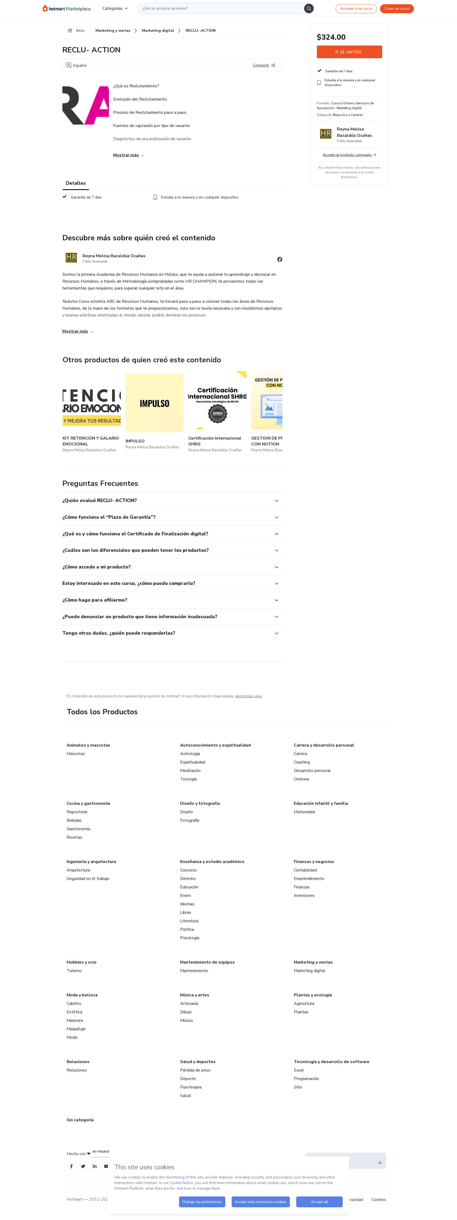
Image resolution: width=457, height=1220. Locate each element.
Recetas (74, 837)
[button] (166, 501)
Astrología (190, 754)
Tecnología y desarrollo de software (331, 1062)
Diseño (186, 812)
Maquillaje (76, 1029)
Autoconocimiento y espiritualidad (215, 745)
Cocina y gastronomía (88, 803)
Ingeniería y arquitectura (91, 862)
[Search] (309, 8)
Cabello (74, 1003)
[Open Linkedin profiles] (95, 1166)
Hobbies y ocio (82, 962)
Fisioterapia (191, 1087)
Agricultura (304, 1003)
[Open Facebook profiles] (71, 1166)
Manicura (75, 1020)
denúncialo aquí (248, 696)
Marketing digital (309, 971)
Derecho (188, 879)
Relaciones (78, 1062)
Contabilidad (305, 870)
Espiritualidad (192, 762)
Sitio (298, 1087)
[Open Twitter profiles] (83, 1166)
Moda (72, 1037)
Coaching (302, 762)
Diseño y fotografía (200, 803)
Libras (185, 912)
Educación (189, 887)
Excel (299, 1070)
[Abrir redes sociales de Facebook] (279, 260)
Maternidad (304, 812)
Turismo (74, 971)
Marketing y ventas (313, 962)
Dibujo (186, 1012)
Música (186, 1020)
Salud (185, 1096)
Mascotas (76, 754)
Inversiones (304, 895)
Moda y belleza (82, 995)
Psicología (189, 938)
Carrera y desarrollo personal (324, 745)
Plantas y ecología (313, 995)
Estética (74, 1012)
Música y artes (194, 995)
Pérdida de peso (195, 1070)
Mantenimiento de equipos (207, 962)
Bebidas (74, 820)
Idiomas (187, 904)
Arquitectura (78, 870)
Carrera (300, 754)
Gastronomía (78, 829)
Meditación (190, 771)
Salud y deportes (198, 1062)
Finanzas (302, 887)
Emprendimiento (309, 879)
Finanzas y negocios (314, 862)
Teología (188, 779)
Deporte (188, 1079)
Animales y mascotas (88, 745)
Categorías (113, 8)
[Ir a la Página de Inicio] (68, 8)
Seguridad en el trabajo (88, 879)
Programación (306, 1079)
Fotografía (189, 820)
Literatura (189, 921)
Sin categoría (80, 1120)
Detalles (76, 183)
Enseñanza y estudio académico (212, 862)
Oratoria (301, 779)
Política (187, 929)
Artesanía (189, 1003)
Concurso (188, 870)
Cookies (379, 1200)
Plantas (301, 1012)
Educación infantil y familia (321, 803)
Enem (185, 895)
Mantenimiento (194, 971)
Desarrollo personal (312, 771)
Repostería (77, 812)
